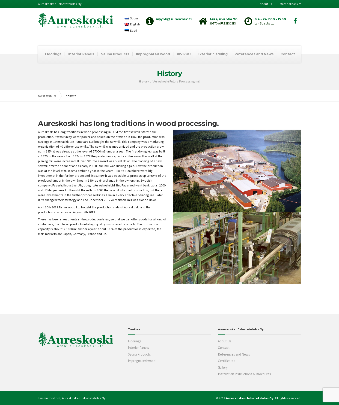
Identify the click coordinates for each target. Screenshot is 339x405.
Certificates (226, 361)
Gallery (223, 367)
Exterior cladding (213, 54)
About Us (266, 4)
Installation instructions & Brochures (244, 374)
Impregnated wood (153, 54)
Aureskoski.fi (47, 95)
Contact (287, 54)
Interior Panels (81, 54)
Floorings (53, 54)
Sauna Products (115, 54)
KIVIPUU (184, 54)
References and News (254, 54)
